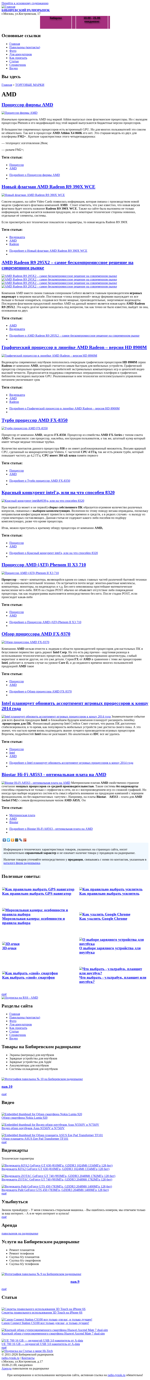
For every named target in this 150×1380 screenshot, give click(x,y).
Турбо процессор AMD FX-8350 (35, 420)
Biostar (13, 822)
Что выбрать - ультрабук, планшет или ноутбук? (112, 979)
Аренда (7, 1368)
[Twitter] (8, 839)
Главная (14, 43)
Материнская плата (22, 815)
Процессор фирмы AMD (27, 104)
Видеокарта (17, 237)
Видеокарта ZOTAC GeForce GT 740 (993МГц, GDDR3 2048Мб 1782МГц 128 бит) (57, 1179)
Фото (12, 50)
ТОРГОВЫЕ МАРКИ (29, 84)
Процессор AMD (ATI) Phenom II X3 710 (44, 564)
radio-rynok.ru (10, 1358)
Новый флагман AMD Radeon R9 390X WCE (48, 186)
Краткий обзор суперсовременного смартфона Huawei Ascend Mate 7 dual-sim (53, 1333)
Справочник (17, 64)
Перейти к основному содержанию (25, 3)
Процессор (16, 164)
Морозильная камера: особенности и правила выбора (33, 921)
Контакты (28, 1358)
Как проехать (18, 57)
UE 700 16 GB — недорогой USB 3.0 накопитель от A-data (41, 1344)
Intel (12, 752)
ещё (4, 994)
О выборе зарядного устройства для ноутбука (110, 950)
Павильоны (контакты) (24, 47)
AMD (13, 168)
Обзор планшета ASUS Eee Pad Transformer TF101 (35, 1138)
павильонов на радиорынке (20, 1233)
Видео (13, 68)
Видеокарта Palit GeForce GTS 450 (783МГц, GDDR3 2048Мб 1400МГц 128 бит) (55, 1190)
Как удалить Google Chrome (103, 919)
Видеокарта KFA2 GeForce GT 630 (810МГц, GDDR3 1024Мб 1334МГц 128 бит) (55, 1169)
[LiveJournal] (21, 839)
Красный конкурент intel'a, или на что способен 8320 (58, 492)
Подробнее (34, 175)
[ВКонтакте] (4, 839)
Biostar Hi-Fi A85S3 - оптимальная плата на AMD (54, 774)
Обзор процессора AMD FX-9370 (36, 633)
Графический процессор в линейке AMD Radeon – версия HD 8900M (74, 347)
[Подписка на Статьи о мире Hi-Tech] (27, 1351)
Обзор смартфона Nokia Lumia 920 (24, 1117)
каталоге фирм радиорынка (22, 863)
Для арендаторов (20, 54)
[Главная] (8, 6)
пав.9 (75, 1282)
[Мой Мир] (17, 839)
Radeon (14, 244)
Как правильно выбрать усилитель (109, 893)
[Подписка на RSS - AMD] (20, 997)
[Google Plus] (25, 839)
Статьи (14, 61)
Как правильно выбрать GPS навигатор (36, 893)
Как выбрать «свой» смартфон (28, 977)
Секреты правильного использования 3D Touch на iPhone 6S (42, 1312)
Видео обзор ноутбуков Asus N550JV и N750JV (33, 1128)
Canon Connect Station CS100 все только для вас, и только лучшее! (45, 1323)
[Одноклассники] (13, 839)
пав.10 (7, 1087)
